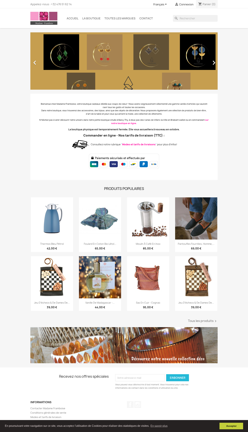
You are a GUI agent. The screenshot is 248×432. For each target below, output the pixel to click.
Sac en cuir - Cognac (148, 302)
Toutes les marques (119, 18)
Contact (146, 18)
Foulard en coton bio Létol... (100, 243)
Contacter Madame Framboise (47, 408)
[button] (44, 61)
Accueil (72, 18)
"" (139, 144)
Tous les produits (203, 321)
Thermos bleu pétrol (52, 243)
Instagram (137, 404)
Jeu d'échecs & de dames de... (52, 302)
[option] (124, 61)
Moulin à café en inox (148, 243)
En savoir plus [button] (159, 425)
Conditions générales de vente (48, 412)
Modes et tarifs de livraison (45, 417)
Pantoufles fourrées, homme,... (196, 243)
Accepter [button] (231, 426)
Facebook (130, 404)
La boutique (91, 18)
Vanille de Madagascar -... (100, 302)
